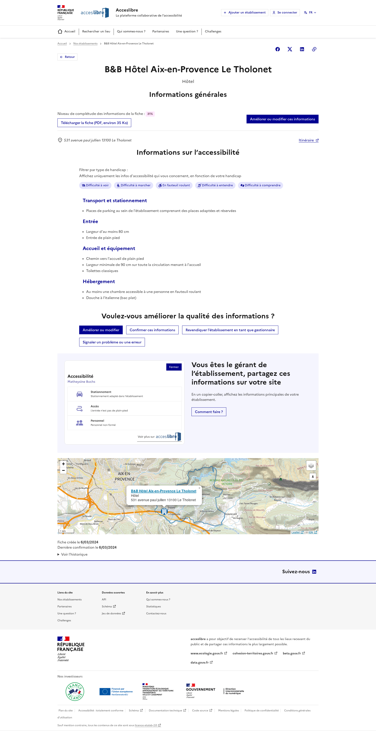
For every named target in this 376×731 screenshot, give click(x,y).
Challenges (213, 31)
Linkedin (302, 49)
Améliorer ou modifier (101, 330)
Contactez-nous (156, 613)
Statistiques (153, 606)
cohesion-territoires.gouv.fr (253, 653)
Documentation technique (165, 711)
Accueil (69, 31)
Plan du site (66, 711)
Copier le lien (314, 49)
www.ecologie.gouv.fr (207, 653)
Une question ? (187, 31)
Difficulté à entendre (217, 185)
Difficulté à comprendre (262, 185)
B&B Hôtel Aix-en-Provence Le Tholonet (163, 490)
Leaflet (296, 532)
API (104, 600)
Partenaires (160, 31)
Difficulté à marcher (136, 185)
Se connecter (287, 12)
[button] (199, 488)
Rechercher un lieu (96, 31)
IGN (311, 532)
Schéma (107, 606)
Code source (200, 711)
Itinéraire (306, 140)
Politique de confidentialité (262, 711)
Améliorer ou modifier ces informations (282, 119)
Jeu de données (111, 613)
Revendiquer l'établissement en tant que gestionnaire (230, 330)
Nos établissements (85, 43)
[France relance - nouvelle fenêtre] (74, 691)
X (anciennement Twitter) (289, 49)
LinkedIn (314, 571)
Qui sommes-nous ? (131, 31)
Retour (70, 57)
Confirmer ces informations (152, 330)
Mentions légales (228, 711)
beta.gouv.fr (292, 653)
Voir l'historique (74, 554)
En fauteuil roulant (176, 185)
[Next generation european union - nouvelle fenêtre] (116, 691)
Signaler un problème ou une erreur (112, 342)
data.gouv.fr (200, 662)
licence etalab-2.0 (146, 725)
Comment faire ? (209, 411)
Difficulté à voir (97, 185)
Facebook (277, 49)
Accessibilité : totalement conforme (100, 711)
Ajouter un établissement (247, 12)
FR (310, 12)
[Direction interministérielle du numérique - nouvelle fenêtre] (216, 691)
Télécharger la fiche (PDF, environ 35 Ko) (94, 122)
